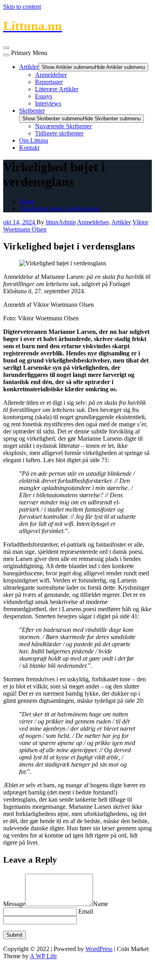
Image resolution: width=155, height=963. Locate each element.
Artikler (29, 66)
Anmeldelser (51, 74)
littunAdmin (61, 222)
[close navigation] (6, 55)
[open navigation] (6, 48)
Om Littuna (33, 140)
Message (14, 903)
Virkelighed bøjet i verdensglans (59, 208)
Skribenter (32, 110)
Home (27, 201)
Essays (43, 96)
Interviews (48, 103)
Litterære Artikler (56, 89)
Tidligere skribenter (59, 133)
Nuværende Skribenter (63, 126)
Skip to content (22, 6)
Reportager (49, 81)
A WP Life (43, 956)
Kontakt (29, 147)
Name (100, 903)
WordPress (98, 948)
